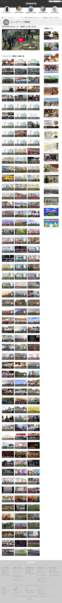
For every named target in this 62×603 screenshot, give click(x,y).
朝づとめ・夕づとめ (6, 568)
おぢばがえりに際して (30, 568)
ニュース (3, 587)
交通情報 (3, 593)
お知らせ (3, 589)
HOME (5, 17)
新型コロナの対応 (29, 590)
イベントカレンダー (6, 590)
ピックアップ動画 (18, 17)
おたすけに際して (53, 568)
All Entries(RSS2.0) (41, 593)
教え (26, 587)
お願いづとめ (4, 573)
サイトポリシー (40, 589)
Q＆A (26, 589)
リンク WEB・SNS (29, 592)
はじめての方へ (4, 1)
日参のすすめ (4, 570)
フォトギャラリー (17, 592)
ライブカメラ (4, 592)
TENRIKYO (29, 599)
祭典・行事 (27, 570)
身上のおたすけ (52, 570)
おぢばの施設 (28, 572)
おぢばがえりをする (29, 567)
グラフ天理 (15, 593)
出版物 (14, 590)
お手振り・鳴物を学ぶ (6, 575)
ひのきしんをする (17, 567)
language (4, 2)
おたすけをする (52, 567)
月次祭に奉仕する (5, 572)
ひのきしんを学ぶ (17, 575)
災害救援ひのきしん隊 (18, 579)
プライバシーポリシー (42, 587)
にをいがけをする (41, 567)
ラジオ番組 (15, 587)
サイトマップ (40, 592)
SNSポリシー (40, 590)
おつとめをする (5, 567)
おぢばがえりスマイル (30, 573)
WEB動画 (15, 589)
